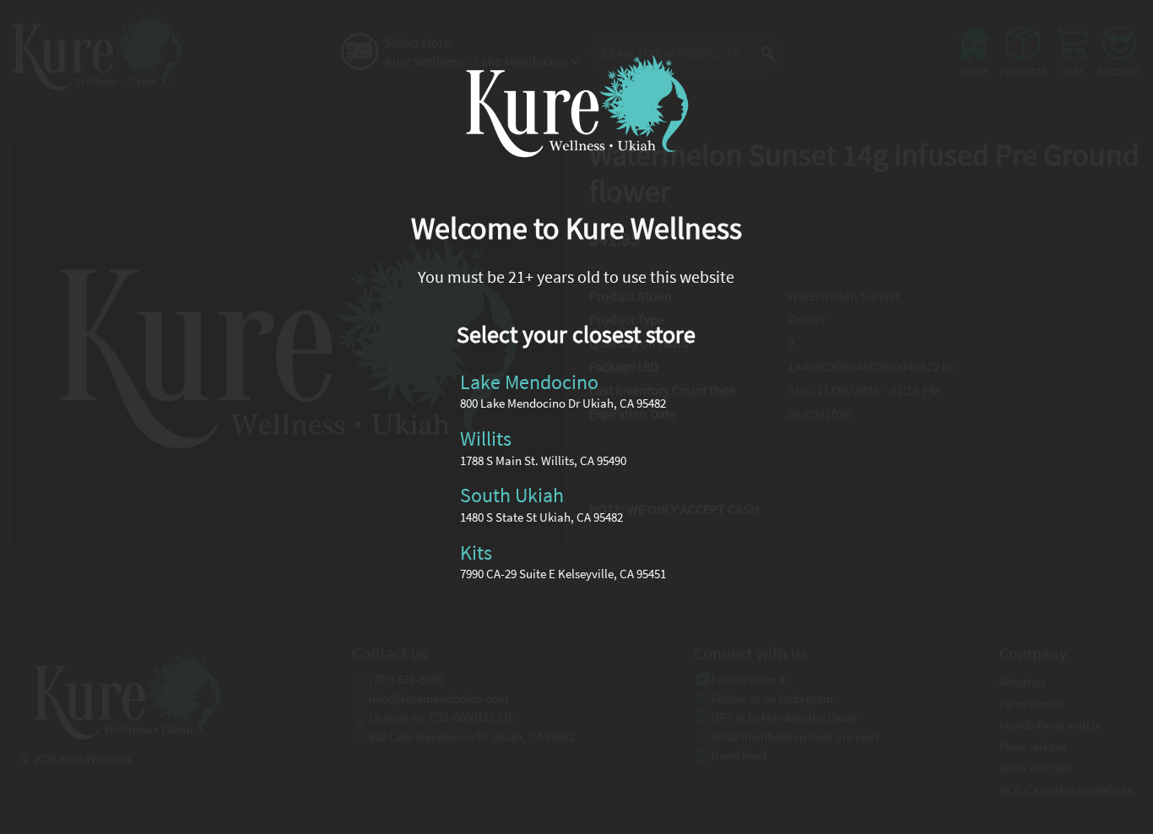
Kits (476, 552)
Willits (486, 438)
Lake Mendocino (529, 381)
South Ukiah (512, 495)
